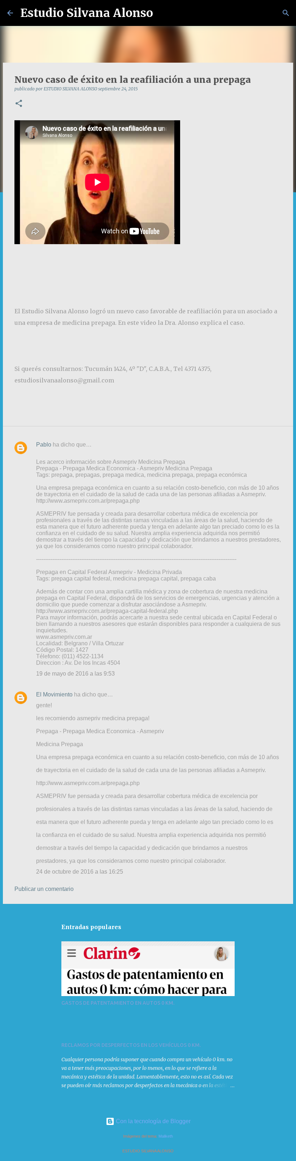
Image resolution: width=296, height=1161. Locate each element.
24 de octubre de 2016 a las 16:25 (79, 872)
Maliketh (165, 1136)
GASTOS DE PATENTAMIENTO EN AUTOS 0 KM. (117, 1003)
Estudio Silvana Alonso (86, 13)
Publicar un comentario (44, 889)
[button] (18, 104)
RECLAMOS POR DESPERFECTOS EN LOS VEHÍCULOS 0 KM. (131, 1045)
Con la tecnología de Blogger (152, 1121)
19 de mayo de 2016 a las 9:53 (75, 674)
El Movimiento (54, 694)
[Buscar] (163, 13)
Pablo (43, 444)
